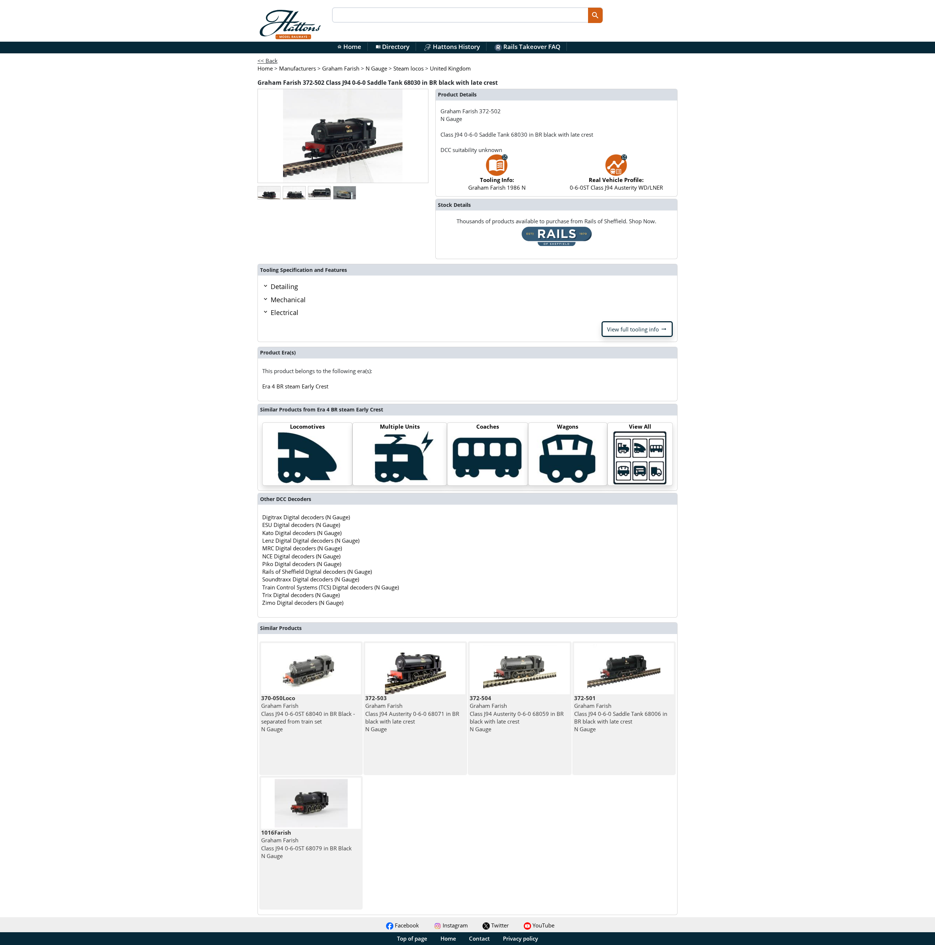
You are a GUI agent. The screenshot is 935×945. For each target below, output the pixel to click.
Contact (479, 938)
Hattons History (455, 46)
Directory (392, 46)
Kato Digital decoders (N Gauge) (301, 532)
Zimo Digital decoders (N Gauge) (302, 602)
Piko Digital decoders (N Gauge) (301, 564)
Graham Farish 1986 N (497, 183)
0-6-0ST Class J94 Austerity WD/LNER (616, 183)
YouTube (542, 925)
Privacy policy (520, 938)
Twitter (499, 925)
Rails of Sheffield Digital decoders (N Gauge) (317, 571)
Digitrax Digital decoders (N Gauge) (306, 517)
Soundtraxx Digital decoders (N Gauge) (310, 579)
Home (349, 46)
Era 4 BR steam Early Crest (295, 386)
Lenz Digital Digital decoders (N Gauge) (310, 540)
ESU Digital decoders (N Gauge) (301, 524)
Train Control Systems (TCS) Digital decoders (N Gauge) (330, 587)
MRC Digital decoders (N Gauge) (302, 548)
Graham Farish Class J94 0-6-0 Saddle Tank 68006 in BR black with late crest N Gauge (620, 713)
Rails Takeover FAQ (531, 46)
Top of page (412, 938)
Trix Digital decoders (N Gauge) (301, 595)
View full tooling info (637, 329)
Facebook (406, 925)
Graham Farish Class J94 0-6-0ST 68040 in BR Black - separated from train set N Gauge (308, 713)
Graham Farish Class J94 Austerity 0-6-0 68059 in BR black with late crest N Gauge (517, 713)
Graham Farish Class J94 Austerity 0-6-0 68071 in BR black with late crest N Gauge (412, 713)
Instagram (454, 925)
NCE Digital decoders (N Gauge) (301, 556)
